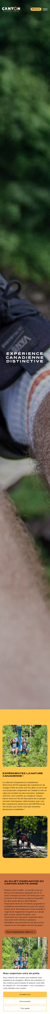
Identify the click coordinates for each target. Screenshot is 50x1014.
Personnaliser (25, 1001)
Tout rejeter (25, 1008)
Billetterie (36, 9)
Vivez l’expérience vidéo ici (19, 932)
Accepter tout (25, 994)
